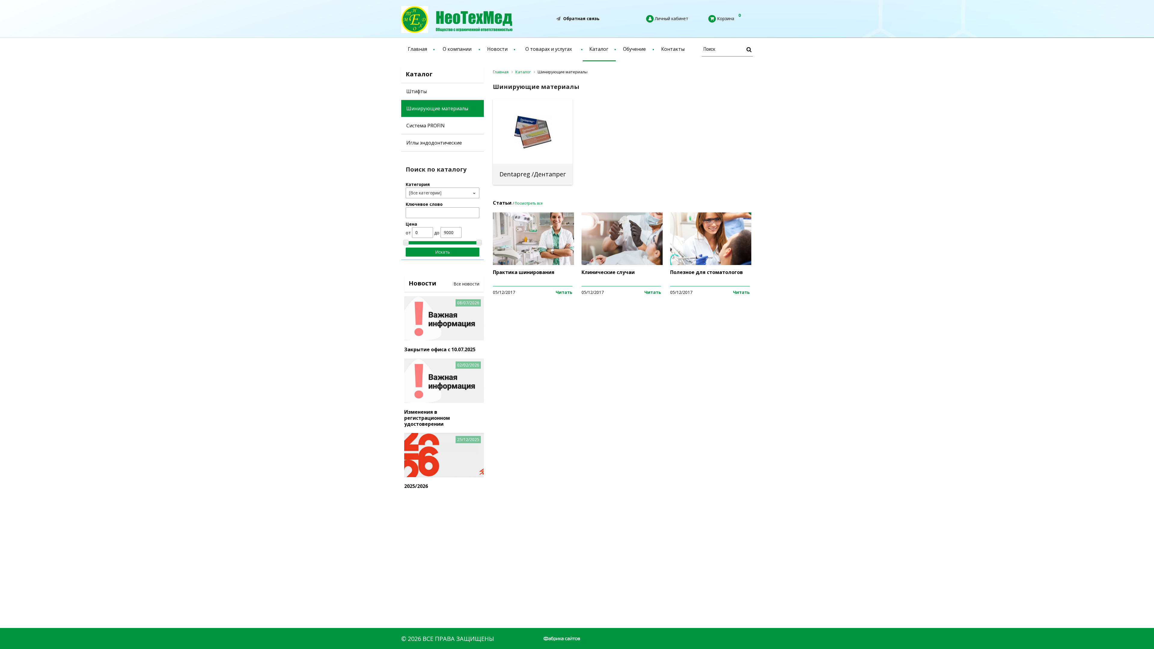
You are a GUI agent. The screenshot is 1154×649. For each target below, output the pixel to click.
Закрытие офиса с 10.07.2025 (439, 349)
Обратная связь (581, 18)
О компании (457, 49)
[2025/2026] (444, 475)
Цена (411, 224)
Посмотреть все (529, 203)
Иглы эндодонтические (434, 142)
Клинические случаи (608, 272)
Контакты (673, 49)
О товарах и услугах (548, 49)
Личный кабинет (671, 18)
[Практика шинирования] (533, 263)
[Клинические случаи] (622, 263)
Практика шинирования (523, 272)
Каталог (598, 49)
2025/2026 (416, 486)
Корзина (725, 18)
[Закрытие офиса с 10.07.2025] (444, 339)
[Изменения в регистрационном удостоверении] (444, 401)
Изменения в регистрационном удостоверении (427, 418)
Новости (497, 49)
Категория (418, 184)
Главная (417, 49)
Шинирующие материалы (437, 108)
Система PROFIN (425, 125)
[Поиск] (749, 49)
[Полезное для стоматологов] (710, 263)
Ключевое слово (424, 204)
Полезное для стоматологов (706, 272)
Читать (564, 292)
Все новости (466, 284)
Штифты (416, 91)
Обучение (634, 49)
